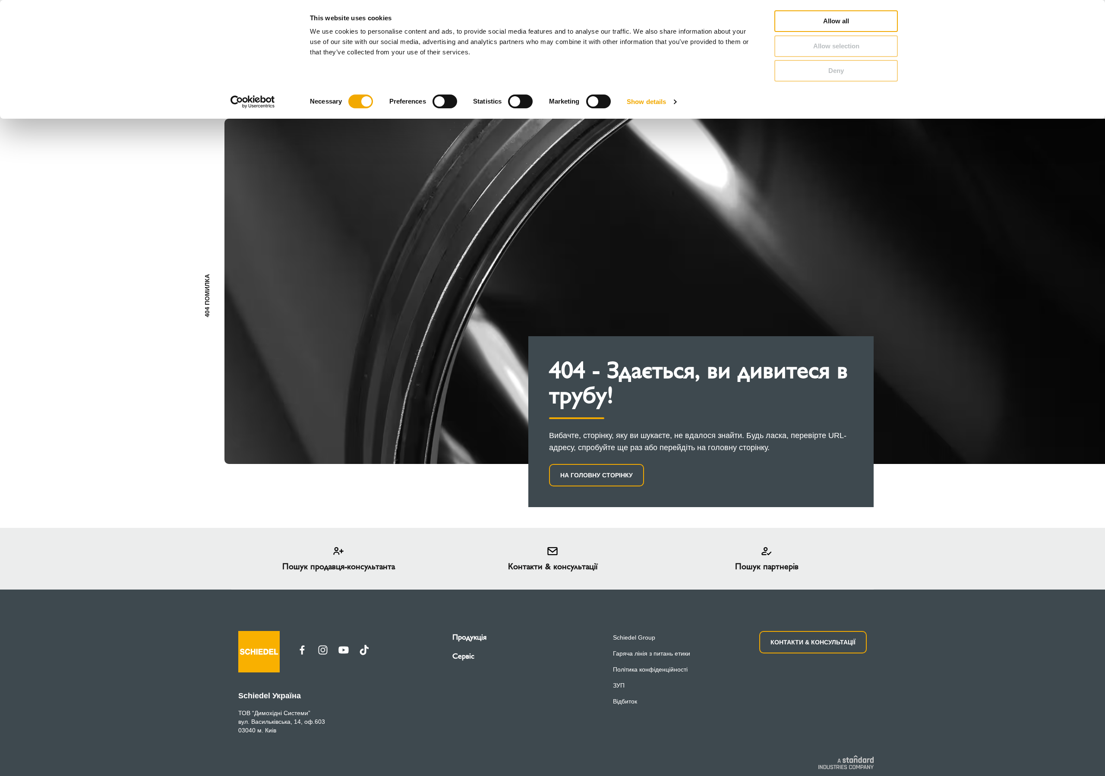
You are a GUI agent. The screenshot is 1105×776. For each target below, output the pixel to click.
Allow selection (836, 46)
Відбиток (625, 701)
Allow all (836, 21)
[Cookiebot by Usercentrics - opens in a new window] (252, 101)
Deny (836, 70)
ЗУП (619, 685)
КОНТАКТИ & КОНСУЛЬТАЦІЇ (813, 642)
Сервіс (463, 656)
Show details (646, 101)
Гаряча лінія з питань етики (651, 653)
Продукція (469, 637)
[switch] (445, 101)
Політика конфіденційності (650, 669)
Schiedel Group (634, 637)
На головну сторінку (596, 475)
